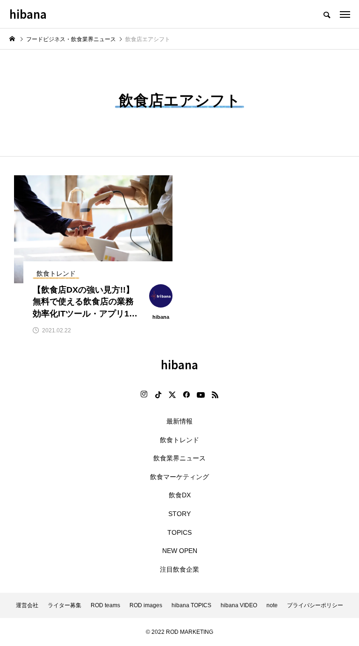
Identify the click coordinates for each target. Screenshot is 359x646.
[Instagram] (144, 394)
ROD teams (105, 605)
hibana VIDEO (239, 605)
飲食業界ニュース (179, 458)
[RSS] (215, 394)
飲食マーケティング (179, 477)
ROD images (145, 605)
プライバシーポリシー (315, 605)
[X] (172, 394)
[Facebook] (186, 394)
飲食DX (180, 495)
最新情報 (179, 421)
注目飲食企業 (179, 569)
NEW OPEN (179, 550)
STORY (179, 513)
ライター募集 (64, 605)
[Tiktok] (158, 394)
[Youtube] (200, 394)
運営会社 (27, 605)
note (272, 605)
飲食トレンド (179, 440)
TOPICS (179, 532)
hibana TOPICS (191, 605)
